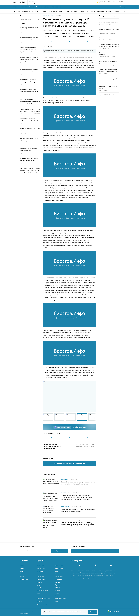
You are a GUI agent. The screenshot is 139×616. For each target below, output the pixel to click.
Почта (56, 601)
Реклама (39, 7)
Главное (16, 7)
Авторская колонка (60, 595)
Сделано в (24, 613)
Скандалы (40, 595)
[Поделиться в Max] (87, 42)
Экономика (74, 11)
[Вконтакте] (79, 565)
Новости (24, 7)
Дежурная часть (45, 11)
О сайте (31, 7)
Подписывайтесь (63, 427)
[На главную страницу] (20, 2)
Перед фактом (26, 11)
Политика (66, 11)
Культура (50, 15)
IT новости (54, 11)
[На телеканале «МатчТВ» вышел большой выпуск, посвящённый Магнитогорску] (51, 511)
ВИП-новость (17, 11)
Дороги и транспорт (42, 604)
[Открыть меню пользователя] (120, 7)
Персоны (57, 587)
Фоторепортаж (91, 11)
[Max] (111, 565)
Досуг (38, 585)
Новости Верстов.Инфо (43, 598)
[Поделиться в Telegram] (69, 42)
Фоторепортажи (55, 7)
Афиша (46, 7)
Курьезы (117, 11)
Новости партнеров (42, 590)
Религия (39, 601)
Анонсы (39, 587)
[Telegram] (95, 565)
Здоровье (57, 582)
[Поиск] (124, 7)
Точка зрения (109, 11)
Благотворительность (60, 598)
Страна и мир (35, 11)
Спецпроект (82, 11)
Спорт (60, 11)
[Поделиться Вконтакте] (52, 42)
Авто (38, 593)
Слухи (56, 585)
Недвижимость (100, 11)
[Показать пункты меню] (124, 11)
